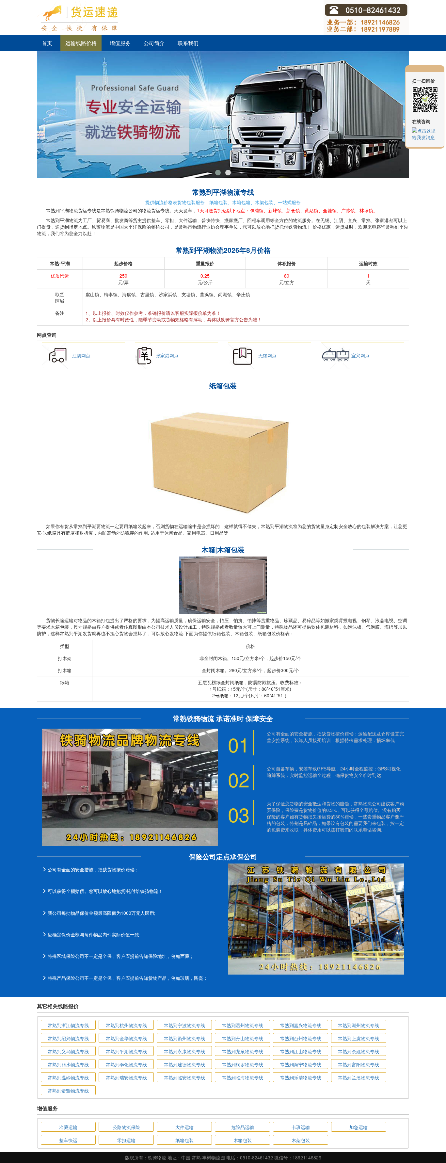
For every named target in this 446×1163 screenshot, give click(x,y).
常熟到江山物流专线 (300, 1051)
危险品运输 (242, 1127)
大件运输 (184, 1127)
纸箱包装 (184, 1140)
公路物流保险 (126, 1127)
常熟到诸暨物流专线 (68, 1090)
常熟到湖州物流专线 (358, 1025)
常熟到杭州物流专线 (126, 1025)
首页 (47, 43)
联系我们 (188, 43)
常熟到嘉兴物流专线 (300, 1025)
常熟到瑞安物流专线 (126, 1077)
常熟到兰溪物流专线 (358, 1077)
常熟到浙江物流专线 (68, 1025)
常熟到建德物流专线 (184, 1064)
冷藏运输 (68, 1127)
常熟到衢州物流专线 (184, 1038)
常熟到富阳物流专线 (358, 1064)
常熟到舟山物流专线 (242, 1038)
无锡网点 (267, 355)
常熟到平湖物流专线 (126, 1051)
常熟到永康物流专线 (184, 1051)
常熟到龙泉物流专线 (242, 1051)
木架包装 (301, 1140)
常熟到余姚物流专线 (358, 1051)
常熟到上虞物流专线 (358, 1038)
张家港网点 (167, 355)
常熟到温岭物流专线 (68, 1077)
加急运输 (358, 1127)
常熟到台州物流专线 (300, 1038)
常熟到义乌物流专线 (68, 1051)
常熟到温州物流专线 (242, 1025)
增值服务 (120, 43)
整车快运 (68, 1140)
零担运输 (126, 1140)
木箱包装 (242, 1140)
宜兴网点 (360, 355)
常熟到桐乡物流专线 (242, 1064)
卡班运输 (301, 1127)
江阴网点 (81, 355)
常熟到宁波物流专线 (184, 1025)
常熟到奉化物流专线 (126, 1064)
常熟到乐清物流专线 (300, 1077)
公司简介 (154, 43)
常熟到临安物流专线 (184, 1077)
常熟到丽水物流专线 (68, 1064)
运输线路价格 (81, 43)
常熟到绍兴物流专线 (68, 1038)
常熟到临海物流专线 (242, 1077)
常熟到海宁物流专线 (300, 1064)
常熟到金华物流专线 (126, 1038)
